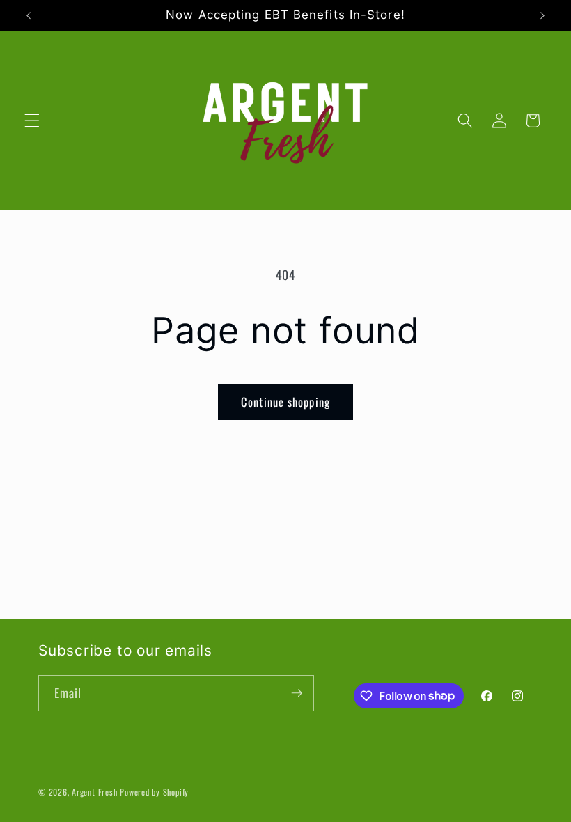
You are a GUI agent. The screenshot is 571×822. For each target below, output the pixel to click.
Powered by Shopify (154, 792)
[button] (32, 120)
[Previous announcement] (28, 15)
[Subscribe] (296, 693)
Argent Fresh (94, 792)
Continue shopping (285, 401)
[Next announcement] (542, 15)
